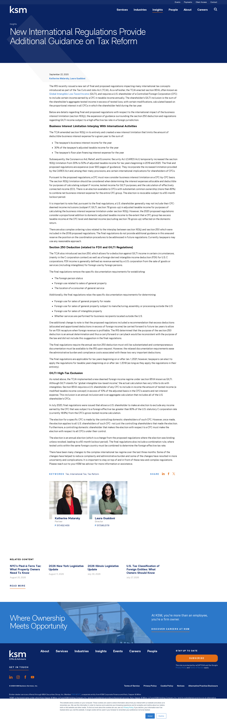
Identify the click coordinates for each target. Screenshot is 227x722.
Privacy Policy (128, 707)
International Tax (78, 474)
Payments (188, 2)
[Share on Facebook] (169, 474)
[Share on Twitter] (175, 474)
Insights (157, 10)
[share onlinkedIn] (10, 677)
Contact (213, 2)
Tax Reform (93, 474)
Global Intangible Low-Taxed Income (69, 94)
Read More (17, 586)
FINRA (73, 694)
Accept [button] (150, 716)
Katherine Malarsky (59, 78)
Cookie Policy (167, 686)
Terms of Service (197, 668)
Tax (67, 474)
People (173, 10)
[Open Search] (215, 10)
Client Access (201, 2)
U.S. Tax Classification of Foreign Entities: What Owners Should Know (143, 570)
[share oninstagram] (18, 677)
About (188, 10)
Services (122, 10)
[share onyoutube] (32, 677)
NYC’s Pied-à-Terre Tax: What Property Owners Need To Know (25, 570)
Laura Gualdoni (77, 78)
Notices (180, 686)
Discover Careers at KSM (170, 629)
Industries (140, 10)
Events (177, 2)
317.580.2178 (103, 525)
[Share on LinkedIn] (164, 474)
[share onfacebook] (25, 677)
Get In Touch (19, 667)
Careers (202, 10)
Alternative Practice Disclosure (203, 686)
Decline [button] (161, 716)
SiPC (79, 694)
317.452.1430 (63, 525)
